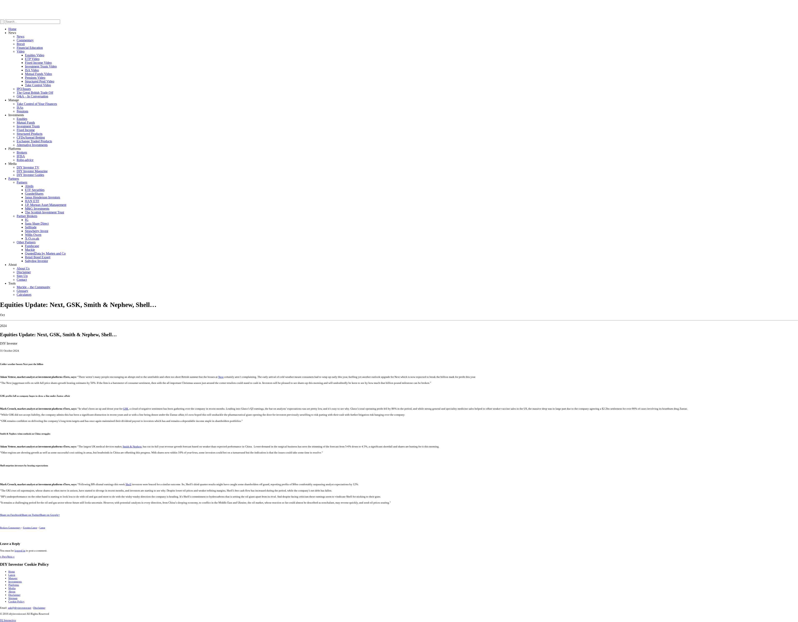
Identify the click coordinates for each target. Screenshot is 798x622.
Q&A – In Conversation (32, 96)
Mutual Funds (26, 122)
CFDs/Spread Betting (31, 137)
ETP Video (32, 59)
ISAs (20, 107)
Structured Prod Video (39, 81)
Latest (42, 527)
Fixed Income (26, 130)
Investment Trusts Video (41, 66)
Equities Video (34, 55)
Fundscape (32, 246)
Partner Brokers (27, 216)
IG (26, 220)
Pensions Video (35, 77)
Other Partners (26, 242)
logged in (20, 550)
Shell (128, 484)
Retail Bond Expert (37, 257)
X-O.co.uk (32, 238)
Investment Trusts (28, 126)
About (11, 591)
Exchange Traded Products (34, 141)
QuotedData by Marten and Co (45, 253)
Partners (13, 178)
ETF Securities (34, 190)
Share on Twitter (30, 514)
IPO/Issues (24, 89)
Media (12, 588)
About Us (23, 268)
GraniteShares (34, 193)
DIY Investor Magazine (32, 171)
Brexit (21, 44)
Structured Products (29, 133)
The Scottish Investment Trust (44, 212)
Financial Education (30, 47)
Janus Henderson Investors (42, 197)
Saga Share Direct (37, 223)
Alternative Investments (32, 145)
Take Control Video (38, 85)
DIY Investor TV (28, 167)
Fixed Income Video (38, 62)
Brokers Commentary (10, 527)
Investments (15, 581)
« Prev (3, 556)
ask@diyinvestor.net (19, 607)
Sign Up (22, 276)
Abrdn (29, 186)
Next (221, 376)
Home (12, 29)
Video (21, 51)
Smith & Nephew (132, 446)
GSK (125, 408)
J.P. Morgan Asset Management (45, 205)
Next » (11, 556)
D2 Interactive (8, 620)
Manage (12, 578)
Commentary (25, 40)
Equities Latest (30, 527)
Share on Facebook (10, 514)
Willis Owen (33, 234)
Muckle (30, 249)
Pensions (22, 111)
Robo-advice (25, 160)
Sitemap (12, 598)
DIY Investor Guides (30, 175)
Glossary (22, 291)
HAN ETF (32, 201)
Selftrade (31, 227)
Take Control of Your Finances (37, 104)
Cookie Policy (16, 601)
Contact (22, 279)
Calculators (24, 294)
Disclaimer (24, 272)
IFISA (21, 156)
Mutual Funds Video (38, 74)
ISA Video (32, 70)
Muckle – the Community (33, 287)
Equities (22, 119)
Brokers (22, 152)
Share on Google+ (50, 514)
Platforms (13, 584)
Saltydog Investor (36, 261)
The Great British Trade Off (35, 92)
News (20, 36)
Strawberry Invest (36, 231)
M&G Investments (37, 208)
